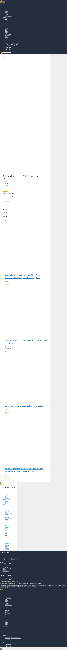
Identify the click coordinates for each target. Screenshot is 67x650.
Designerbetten (7, 27)
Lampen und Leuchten (8, 518)
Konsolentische (7, 548)
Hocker (6, 512)
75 (6, 206)
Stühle (6, 19)
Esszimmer (4, 17)
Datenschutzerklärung (6, 567)
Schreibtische (7, 549)
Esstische (6, 18)
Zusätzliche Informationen (9, 193)
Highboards (6, 11)
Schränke (6, 31)
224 (6, 209)
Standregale (6, 496)
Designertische (9, 9)
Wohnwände (7, 15)
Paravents (6, 522)
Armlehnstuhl (7, 20)
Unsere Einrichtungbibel (7, 556)
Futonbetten (6, 29)
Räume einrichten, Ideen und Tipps (10, 45)
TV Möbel (6, 14)
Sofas (5, 5)
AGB (3, 566)
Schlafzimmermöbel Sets (9, 25)
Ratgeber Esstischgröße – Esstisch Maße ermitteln (13, 42)
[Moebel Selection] (4, 0)
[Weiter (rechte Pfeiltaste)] (1, 649)
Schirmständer (7, 524)
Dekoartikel (6, 508)
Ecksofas (8, 6)
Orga (3, 539)
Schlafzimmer (5, 24)
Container (6, 507)
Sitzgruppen (7, 23)
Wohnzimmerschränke (8, 16)
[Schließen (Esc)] (0, 648)
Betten (6, 26)
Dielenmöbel (7, 509)
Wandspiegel (7, 632)
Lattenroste (6, 32)
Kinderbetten (7, 514)
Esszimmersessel (7, 613)
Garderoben (6, 37)
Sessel (6, 526)
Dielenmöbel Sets (7, 35)
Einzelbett (6, 28)
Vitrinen (6, 10)
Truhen (6, 535)
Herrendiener (7, 511)
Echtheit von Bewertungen (7, 568)
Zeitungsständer (7, 538)
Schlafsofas (8, 7)
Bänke (6, 36)
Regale (6, 494)
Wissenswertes (5, 635)
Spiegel (6, 530)
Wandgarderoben (7, 633)
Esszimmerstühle (7, 543)
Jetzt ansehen (5, 191)
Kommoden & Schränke (7, 499)
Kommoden (6, 30)
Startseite (4, 109)
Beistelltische (7, 545)
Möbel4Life (8, 201)
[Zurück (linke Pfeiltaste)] (0, 649)
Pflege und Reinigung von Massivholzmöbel (12, 41)
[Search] (2, 53)
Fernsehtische (7, 491)
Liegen (6, 520)
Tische (6, 534)
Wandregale (7, 498)
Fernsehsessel (7, 4)
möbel (8, 109)
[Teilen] (1, 648)
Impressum (4, 569)
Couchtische (7, 8)
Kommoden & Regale (8, 516)
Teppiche (6, 532)
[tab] (26, 193)
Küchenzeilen (7, 517)
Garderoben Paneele (8, 631)
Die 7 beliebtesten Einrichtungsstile (8, 557)
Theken (6, 533)
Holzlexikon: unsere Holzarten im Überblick (12, 44)
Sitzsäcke (6, 528)
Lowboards (6, 13)
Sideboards (6, 12)
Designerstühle (7, 611)
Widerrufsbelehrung (6, 571)
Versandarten (5, 570)
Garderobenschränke (8, 34)
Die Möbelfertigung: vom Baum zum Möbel (12, 43)
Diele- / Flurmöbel (5, 33)
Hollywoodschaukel (8, 513)
